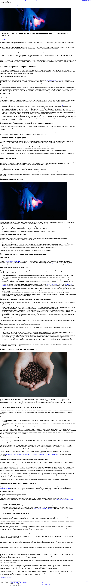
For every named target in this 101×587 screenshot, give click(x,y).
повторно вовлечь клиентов (54, 80)
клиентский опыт (51, 264)
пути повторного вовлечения (12, 261)
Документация (46, 584)
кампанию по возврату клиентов (64, 499)
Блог (43, 583)
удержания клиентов (66, 105)
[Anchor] (36, 67)
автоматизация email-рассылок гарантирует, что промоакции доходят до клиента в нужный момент (32, 454)
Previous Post (10, 577)
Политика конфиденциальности (18, 582)
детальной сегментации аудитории (43, 508)
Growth (4, 39)
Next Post (3, 577)
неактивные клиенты (27, 280)
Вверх (87, 581)
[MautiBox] (5, 2)
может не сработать (51, 284)
